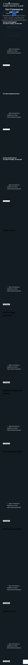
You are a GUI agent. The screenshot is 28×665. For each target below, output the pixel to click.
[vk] (15, 34)
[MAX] (18, 34)
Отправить (6, 65)
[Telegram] (12, 34)
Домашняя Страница (13, 26)
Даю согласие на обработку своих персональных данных (14, 51)
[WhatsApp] (9, 34)
